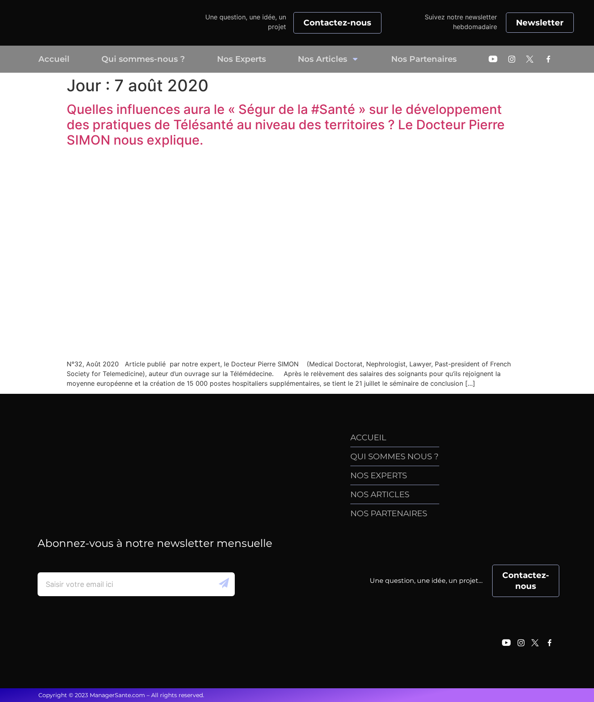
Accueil (54, 59)
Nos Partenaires (424, 59)
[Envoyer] (224, 584)
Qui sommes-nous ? (143, 59)
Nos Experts (241, 59)
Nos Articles (322, 59)
